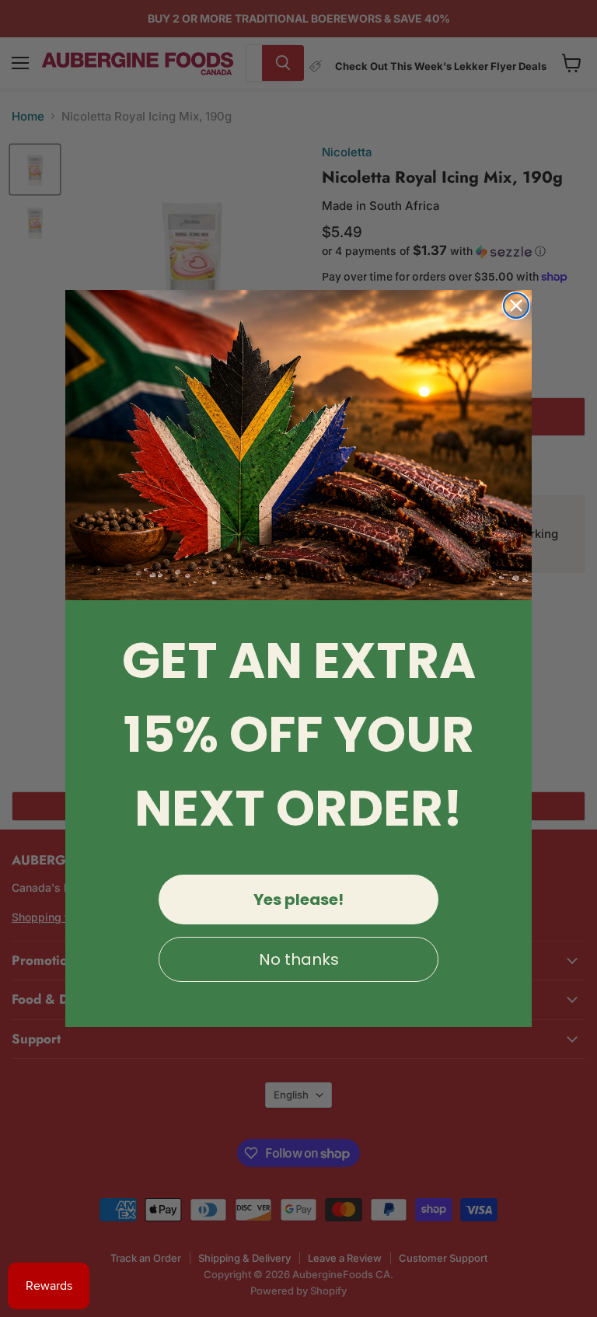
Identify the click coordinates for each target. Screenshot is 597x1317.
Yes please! (298, 899)
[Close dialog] (516, 305)
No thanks (299, 959)
